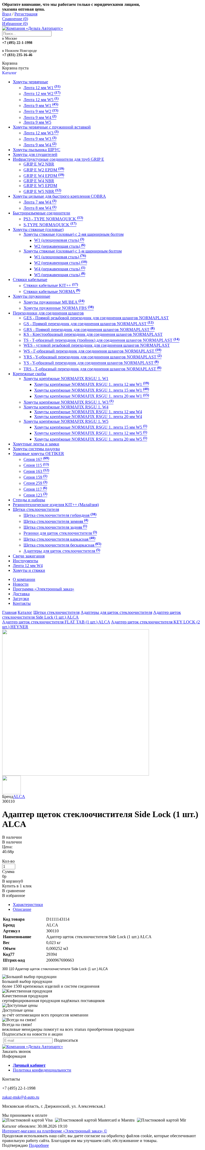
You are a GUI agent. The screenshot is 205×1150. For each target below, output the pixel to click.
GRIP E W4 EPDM (43, 176)
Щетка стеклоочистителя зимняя (55, 521)
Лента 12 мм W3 (40, 133)
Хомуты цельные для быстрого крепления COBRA (59, 196)
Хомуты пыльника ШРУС (36, 149)
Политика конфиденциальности (42, 1070)
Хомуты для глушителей (35, 154)
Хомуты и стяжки (29, 570)
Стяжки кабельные (30, 279)
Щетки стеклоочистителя (36, 509)
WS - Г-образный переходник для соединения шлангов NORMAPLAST (92, 351)
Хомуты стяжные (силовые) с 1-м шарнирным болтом (72, 251)
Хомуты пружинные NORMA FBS (58, 308)
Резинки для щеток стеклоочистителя (60, 533)
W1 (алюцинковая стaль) (59, 240)
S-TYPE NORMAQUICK (49, 224)
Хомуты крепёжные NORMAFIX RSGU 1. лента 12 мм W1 (91, 384)
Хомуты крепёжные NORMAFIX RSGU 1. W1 (65, 378)
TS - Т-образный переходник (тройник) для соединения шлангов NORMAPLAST (101, 340)
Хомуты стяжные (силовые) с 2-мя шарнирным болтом (73, 234)
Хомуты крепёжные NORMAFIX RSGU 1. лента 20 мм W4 (88, 416)
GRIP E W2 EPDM (43, 170)
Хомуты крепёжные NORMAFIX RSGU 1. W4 (65, 407)
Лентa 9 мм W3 (39, 139)
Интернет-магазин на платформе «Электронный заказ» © (54, 1131)
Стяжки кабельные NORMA (51, 291)
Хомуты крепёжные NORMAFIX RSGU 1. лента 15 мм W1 (91, 390)
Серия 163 (36, 471)
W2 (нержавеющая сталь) (60, 263)
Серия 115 (36, 465)
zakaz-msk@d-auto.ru (20, 1097)
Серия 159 (35, 477)
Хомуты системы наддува (36, 448)
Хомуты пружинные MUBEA (53, 302)
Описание (22, 909)
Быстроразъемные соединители (41, 213)
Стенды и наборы (29, 500)
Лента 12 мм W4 (28, 565)
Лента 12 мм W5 (40, 99)
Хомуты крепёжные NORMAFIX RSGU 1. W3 (68, 402)
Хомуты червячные (30, 82)
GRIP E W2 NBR (38, 164)
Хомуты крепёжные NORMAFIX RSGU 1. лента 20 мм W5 (90, 439)
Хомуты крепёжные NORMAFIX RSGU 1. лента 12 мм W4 (88, 411)
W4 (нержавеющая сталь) (59, 269)
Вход (6, 14)
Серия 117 (35, 489)
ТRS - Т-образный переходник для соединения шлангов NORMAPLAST (92, 369)
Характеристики (28, 904)
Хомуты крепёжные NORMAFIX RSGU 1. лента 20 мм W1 (91, 396)
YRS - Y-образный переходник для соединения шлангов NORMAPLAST (92, 357)
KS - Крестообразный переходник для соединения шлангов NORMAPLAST (93, 334)
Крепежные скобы (29, 373)
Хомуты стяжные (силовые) (38, 229)
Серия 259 (35, 483)
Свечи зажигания (29, 556)
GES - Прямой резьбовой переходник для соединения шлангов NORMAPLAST (96, 318)
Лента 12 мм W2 (41, 94)
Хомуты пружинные (31, 296)
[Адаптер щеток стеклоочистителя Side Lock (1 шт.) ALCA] (75, 774)
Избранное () (15, 23)
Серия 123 (35, 495)
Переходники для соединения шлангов (48, 313)
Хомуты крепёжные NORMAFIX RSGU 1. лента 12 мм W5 (90, 433)
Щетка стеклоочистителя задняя (55, 527)
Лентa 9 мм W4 (39, 145)
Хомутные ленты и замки (36, 444)
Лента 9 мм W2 (40, 111)
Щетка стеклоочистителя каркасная (59, 539)
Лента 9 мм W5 (37, 122)
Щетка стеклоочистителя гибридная (59, 515)
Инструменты (25, 561)
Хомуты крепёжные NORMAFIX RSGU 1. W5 (65, 421)
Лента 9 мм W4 (39, 117)
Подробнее (39, 1145)
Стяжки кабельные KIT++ (50, 285)
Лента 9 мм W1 (40, 105)
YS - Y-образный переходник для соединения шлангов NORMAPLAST (91, 363)
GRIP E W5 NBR (42, 191)
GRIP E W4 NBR (38, 181)
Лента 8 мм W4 (39, 208)
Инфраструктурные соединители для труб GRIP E (58, 159)
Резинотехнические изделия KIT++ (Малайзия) (56, 504)
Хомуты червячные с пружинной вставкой (52, 127)
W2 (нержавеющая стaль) (59, 246)
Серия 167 (36, 459)
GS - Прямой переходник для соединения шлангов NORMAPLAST (88, 323)
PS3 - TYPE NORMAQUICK (53, 219)
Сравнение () (15, 18)
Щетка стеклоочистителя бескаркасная (62, 545)
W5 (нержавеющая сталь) (59, 274)
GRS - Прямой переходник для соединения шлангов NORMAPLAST (89, 329)
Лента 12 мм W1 (41, 87)
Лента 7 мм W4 (39, 202)
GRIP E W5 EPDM (40, 185)
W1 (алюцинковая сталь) (60, 257)
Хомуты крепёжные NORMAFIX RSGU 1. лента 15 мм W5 (90, 427)
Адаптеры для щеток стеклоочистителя (61, 551)
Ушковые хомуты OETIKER (38, 453)
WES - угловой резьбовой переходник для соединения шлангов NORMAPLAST (96, 345)
